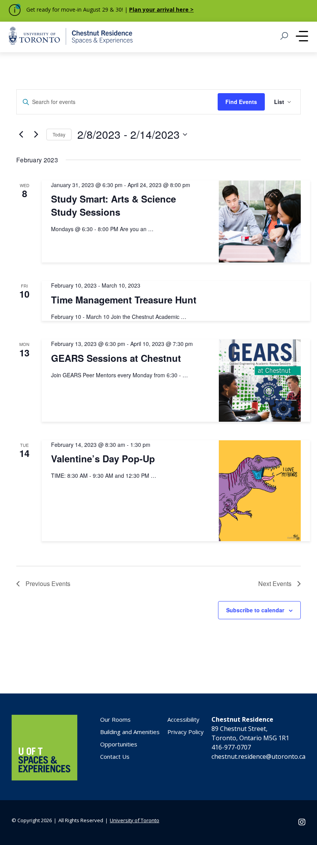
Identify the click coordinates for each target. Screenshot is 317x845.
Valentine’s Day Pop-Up (103, 458)
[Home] (44, 778)
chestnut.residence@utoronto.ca (258, 756)
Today (59, 134)
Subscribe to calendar (255, 610)
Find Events (241, 102)
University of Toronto (134, 820)
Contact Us (115, 756)
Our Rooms (115, 719)
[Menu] (302, 37)
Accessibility (183, 719)
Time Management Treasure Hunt (123, 299)
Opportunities (118, 744)
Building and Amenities (130, 732)
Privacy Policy (185, 732)
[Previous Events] (21, 134)
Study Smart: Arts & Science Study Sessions (113, 205)
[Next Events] (36, 134)
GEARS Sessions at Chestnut (116, 358)
